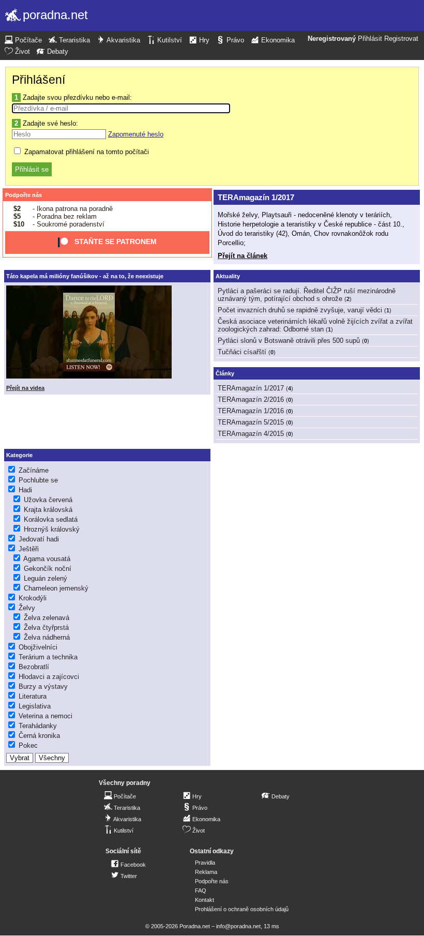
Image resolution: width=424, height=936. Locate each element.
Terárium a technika (48, 657)
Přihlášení (38, 79)
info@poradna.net (238, 926)
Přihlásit (370, 38)
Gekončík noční (47, 568)
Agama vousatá (46, 559)
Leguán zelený (45, 578)
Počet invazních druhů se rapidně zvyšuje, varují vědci (300, 310)
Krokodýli (33, 598)
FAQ (200, 890)
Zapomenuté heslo (135, 134)
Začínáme (34, 470)
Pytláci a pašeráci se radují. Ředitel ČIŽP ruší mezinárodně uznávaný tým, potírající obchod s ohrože (307, 295)
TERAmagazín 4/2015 (251, 433)
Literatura (33, 696)
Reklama (206, 872)
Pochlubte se (38, 480)
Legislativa (35, 706)
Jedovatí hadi (39, 539)
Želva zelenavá (46, 618)
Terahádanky (38, 726)
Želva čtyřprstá (46, 627)
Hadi (25, 490)
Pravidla (205, 862)
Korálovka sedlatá (51, 519)
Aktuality (228, 276)
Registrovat (401, 38)
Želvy (27, 608)
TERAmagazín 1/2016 (251, 411)
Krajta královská (48, 510)
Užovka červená (48, 500)
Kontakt (204, 900)
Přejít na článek (242, 256)
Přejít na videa (25, 388)
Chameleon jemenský (56, 588)
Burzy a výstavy (43, 686)
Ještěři (29, 549)
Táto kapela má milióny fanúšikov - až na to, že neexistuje (84, 276)
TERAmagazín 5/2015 (251, 422)
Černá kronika (39, 735)
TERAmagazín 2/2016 (251, 399)
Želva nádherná (47, 637)
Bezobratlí (34, 667)
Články (225, 373)
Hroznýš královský (52, 529)
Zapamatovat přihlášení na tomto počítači (85, 152)
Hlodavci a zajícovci (49, 677)
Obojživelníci (38, 647)
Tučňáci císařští (242, 352)
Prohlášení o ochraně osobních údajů (242, 909)
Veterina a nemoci (45, 716)
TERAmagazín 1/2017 (256, 197)
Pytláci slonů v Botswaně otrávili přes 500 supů (289, 340)
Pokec (28, 745)
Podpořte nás (23, 195)
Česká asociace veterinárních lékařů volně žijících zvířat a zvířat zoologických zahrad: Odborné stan (315, 325)
